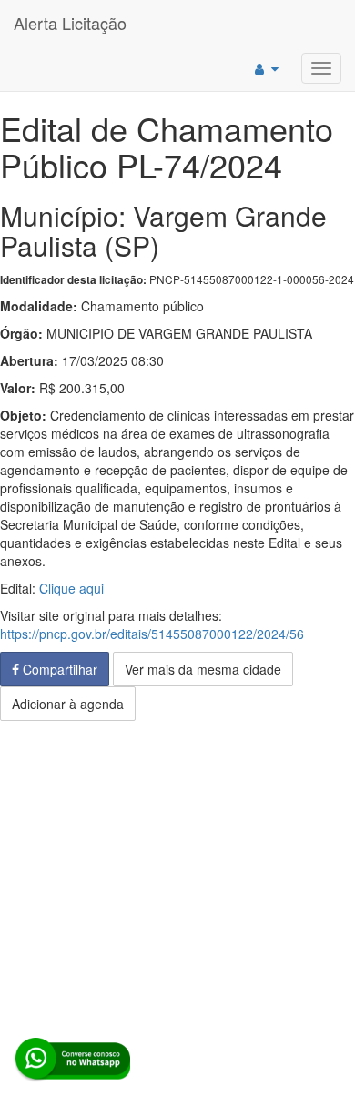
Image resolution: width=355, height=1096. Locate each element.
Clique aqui (71, 588)
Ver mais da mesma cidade (203, 669)
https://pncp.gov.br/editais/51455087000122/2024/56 (152, 633)
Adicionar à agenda (68, 704)
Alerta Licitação (70, 23)
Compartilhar (58, 669)
